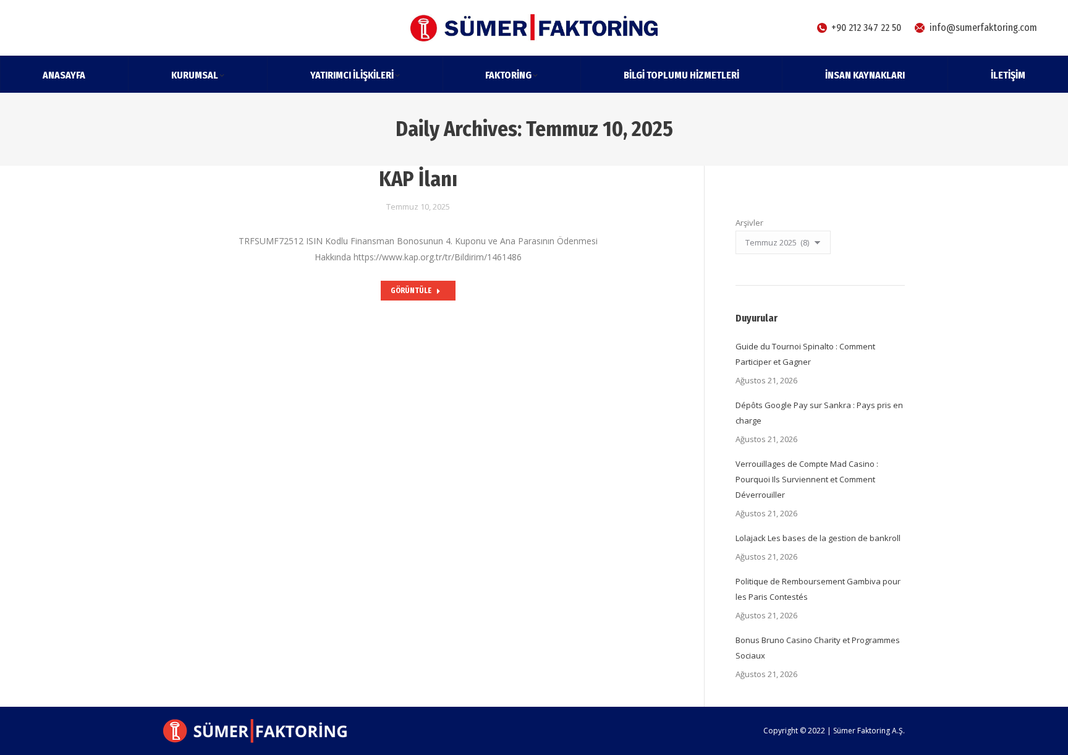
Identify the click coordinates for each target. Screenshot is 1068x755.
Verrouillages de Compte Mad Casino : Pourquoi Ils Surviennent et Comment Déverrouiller (806, 479)
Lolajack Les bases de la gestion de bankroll (818, 538)
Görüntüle (411, 290)
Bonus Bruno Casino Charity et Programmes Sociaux (817, 647)
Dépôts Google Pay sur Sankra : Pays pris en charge (819, 412)
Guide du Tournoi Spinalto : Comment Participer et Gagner (805, 354)
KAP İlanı (418, 179)
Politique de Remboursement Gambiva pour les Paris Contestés (818, 589)
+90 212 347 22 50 (866, 27)
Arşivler (749, 222)
